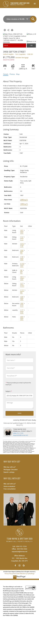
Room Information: (12, 221)
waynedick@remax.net (20, 435)
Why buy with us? (10, 467)
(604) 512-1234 (18, 433)
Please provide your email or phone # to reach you (18, 384)
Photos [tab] (12, 74)
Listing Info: (8, 161)
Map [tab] (18, 74)
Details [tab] (5, 74)
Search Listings (9, 472)
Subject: (8, 391)
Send (19, 413)
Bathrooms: (8, 327)
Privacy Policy (8, 573)
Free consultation (10, 489)
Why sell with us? (10, 484)
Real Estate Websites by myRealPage (23, 573)
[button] (15, 565)
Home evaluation (9, 486)
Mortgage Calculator (11, 470)
